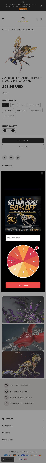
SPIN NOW (23, 285)
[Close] (42, 173)
